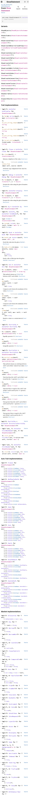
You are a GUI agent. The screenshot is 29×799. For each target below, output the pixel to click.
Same (10, 742)
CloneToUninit (14, 651)
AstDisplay (6, 111)
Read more (24, 159)
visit (6, 452)
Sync (9, 525)
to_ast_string (9, 140)
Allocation (12, 615)
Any (10, 622)
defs (2, 6)
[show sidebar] (1, 1)
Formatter (5, 181)
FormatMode (16, 142)
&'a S (12, 747)
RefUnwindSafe (13, 479)
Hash (10, 232)
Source (3, 12)
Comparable (15, 659)
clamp (4, 310)
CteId (15, 504)
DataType (16, 471)
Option (4, 361)
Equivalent (15, 675)
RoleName (16, 476)
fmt (5, 116)
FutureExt (12, 695)
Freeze (10, 463)
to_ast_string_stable (9, 129)
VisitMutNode (7, 431)
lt (3, 372)
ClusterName (17, 470)
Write (12, 116)
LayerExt (12, 721)
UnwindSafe (12, 581)
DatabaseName (17, 475)
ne (3, 341)
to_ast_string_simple (9, 122)
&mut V (16, 439)
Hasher (14, 237)
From (10, 685)
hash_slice (8, 247)
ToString (12, 763)
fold (5, 223)
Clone (11, 149)
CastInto (14, 643)
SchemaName (17, 473)
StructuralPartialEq (17, 423)
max (3, 281)
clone (6, 154)
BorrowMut (12, 634)
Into (13, 707)
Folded (8, 219)
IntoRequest (13, 716)
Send (9, 507)
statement (7, 6)
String (4, 124)
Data (9, 669)
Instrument (13, 704)
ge (3, 408)
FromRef (12, 688)
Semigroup (6, 747)
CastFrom (8, 648)
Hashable (12, 698)
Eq (9, 207)
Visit (13, 452)
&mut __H (10, 239)
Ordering (22, 271)
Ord (10, 265)
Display (19, 191)
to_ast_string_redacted (10, 135)
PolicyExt (12, 736)
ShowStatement (13, 2)
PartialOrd (13, 350)
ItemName (16, 468)
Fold (12, 223)
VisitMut (5, 437)
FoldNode (13, 214)
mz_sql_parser (5, 4)
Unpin (10, 543)
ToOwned (12, 756)
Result (18, 181)
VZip (13, 785)
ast (11, 4)
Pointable (12, 733)
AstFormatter (10, 118)
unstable (20, 162)
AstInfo (25, 17)
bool (20, 333)
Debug (11, 175)
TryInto (14, 777)
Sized (9, 255)
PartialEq (12, 324)
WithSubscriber (15, 792)
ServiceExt (13, 753)
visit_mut (7, 435)
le (3, 384)
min (3, 296)
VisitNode (6, 447)
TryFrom (14, 769)
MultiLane (9, 789)
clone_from (6, 164)
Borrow (11, 628)
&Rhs (9, 343)
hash (5, 237)
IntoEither (13, 713)
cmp (5, 269)
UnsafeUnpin (12, 560)
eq (5, 331)
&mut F (16, 225)
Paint (11, 726)
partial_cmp (8, 357)
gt (3, 397)
